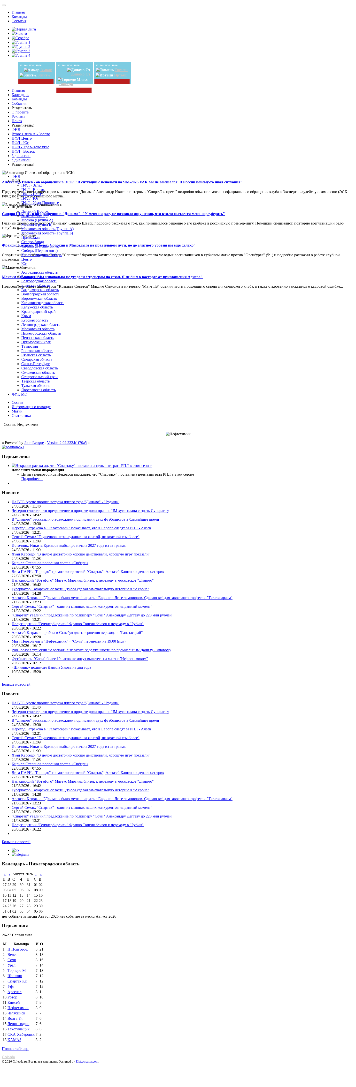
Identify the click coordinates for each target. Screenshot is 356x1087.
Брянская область (35, 285)
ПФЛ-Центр (22, 138)
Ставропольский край (39, 377)
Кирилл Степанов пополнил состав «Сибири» (50, 563)
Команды (19, 17)
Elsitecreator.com (87, 1061)
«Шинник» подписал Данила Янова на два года (51, 667)
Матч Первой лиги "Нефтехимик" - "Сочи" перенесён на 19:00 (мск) (68, 641)
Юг (24, 264)
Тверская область (35, 381)
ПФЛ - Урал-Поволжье (30, 147)
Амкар (46, 70)
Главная (18, 12)
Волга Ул (15, 1018)
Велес (12, 954)
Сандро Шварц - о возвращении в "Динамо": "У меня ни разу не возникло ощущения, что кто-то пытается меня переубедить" (113, 214)
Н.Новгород (18, 949)
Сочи (12, 960)
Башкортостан (33, 277)
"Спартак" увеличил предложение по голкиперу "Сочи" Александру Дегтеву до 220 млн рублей (92, 615)
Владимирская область (40, 290)
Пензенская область (37, 338)
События (19, 21)
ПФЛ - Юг (20, 143)
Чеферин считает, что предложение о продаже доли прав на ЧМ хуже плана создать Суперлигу (90, 511)
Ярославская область (38, 390)
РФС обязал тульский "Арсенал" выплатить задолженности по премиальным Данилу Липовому (91, 650)
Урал (11, 965)
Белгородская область (39, 281)
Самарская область (36, 359)
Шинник (15, 976)
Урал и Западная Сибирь (41, 255)
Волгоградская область (40, 294)
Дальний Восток (35, 211)
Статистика (21, 415)
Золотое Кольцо (34, 216)
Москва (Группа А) (37, 220)
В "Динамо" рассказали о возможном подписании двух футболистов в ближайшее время (85, 519)
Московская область (37, 329)
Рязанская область (36, 355)
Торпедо (66, 84)
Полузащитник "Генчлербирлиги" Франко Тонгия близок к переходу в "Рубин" (78, 624)
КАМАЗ (14, 1040)
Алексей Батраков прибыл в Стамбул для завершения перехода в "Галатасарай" (77, 632)
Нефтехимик (18, 1008)
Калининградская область (42, 303)
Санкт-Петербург (35, 364)
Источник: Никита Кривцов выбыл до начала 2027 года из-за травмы (69, 545)
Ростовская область (37, 351)
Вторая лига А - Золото (31, 134)
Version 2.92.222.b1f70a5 (67, 443)
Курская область (34, 320)
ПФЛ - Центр (32, 194)
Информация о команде (31, 407)
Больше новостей (16, 684)
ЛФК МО (19, 394)
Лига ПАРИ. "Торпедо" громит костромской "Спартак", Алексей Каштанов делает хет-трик (88, 572)
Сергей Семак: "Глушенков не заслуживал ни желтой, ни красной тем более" (75, 537)
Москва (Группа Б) (36, 224)
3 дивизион (21, 156)
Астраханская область (39, 272)
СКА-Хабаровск (21, 1034)
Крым (26, 316)
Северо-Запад (32, 242)
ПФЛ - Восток (23, 151)
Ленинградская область (40, 324)
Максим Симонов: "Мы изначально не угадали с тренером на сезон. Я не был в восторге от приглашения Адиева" (102, 277)
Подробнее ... (32, 479)
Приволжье (30, 237)
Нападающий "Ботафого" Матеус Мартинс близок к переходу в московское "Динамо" (83, 580)
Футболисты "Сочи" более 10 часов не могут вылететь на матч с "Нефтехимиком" (80, 659)
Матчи (17, 411)
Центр (26, 259)
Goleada (8, 1057)
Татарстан (29, 346)
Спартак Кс (17, 981)
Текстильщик (19, 1029)
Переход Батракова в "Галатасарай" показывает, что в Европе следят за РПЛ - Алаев (81, 528)
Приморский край (36, 342)
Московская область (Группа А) (47, 229)
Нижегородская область (41, 333)
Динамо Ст (80, 74)
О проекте (20, 112)
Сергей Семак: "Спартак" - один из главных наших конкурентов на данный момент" (82, 606)
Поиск (17, 121)
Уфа (11, 986)
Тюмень (121, 70)
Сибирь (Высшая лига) (40, 246)
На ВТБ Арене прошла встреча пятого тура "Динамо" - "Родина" (65, 502)
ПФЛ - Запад (31, 185)
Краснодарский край (38, 311)
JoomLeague (34, 443)
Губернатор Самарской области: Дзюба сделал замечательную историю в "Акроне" (80, 589)
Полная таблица (15, 1049)
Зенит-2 (44, 75)
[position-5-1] (13, 447)
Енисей (14, 1002)
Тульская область (35, 385)
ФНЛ (16, 129)
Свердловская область (39, 368)
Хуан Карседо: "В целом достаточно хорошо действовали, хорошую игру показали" (81, 554)
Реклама (18, 116)
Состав (17, 402)
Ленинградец (19, 1024)
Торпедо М (17, 970)
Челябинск (16, 1013)
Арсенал (15, 992)
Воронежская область (39, 298)
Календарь (20, 95)
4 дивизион (21, 160)
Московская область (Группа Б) (47, 233)
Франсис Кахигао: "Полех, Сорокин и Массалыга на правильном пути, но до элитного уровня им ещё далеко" (99, 245)
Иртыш (121, 75)
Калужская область (37, 307)
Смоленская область (38, 372)
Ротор (12, 997)
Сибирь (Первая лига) (39, 250)
